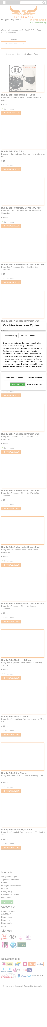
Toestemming (11, 336)
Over (32, 336)
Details (23, 336)
